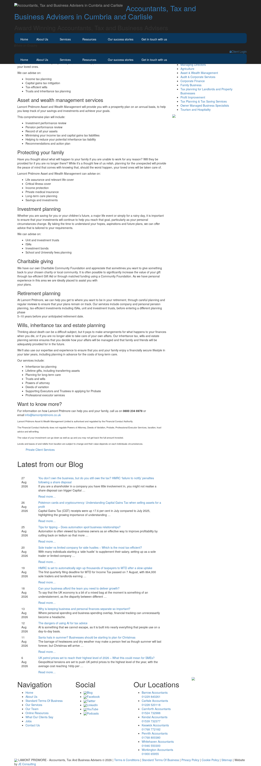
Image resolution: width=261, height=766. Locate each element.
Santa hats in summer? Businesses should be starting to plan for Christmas (86, 637)
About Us (42, 39)
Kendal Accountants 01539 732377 (154, 719)
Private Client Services (40, 450)
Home (24, 39)
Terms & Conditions (126, 760)
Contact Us (32, 725)
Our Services (33, 705)
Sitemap (226, 760)
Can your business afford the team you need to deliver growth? (78, 588)
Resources (89, 39)
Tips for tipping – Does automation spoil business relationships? (79, 527)
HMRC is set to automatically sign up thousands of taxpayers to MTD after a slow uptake (95, 568)
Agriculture (187, 69)
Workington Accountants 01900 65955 (157, 752)
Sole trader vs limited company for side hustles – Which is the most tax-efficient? (90, 547)
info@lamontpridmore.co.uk (43, 415)
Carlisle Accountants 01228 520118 (155, 703)
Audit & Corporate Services (197, 77)
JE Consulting (27, 764)
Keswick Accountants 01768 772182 (155, 727)
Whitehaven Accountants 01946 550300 (158, 743)
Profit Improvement (192, 97)
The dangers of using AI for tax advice (62, 623)
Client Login (239, 51)
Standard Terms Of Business (44, 701)
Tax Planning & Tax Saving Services (203, 101)
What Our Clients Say (39, 717)
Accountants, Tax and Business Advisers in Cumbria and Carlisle (105, 12)
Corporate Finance (192, 81)
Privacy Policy (190, 760)
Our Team (32, 709)
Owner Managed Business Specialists (204, 105)
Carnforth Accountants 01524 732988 (156, 711)
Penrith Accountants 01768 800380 (155, 735)
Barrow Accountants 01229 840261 (155, 694)
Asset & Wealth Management (199, 73)
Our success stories (120, 39)
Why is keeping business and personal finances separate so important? (84, 609)
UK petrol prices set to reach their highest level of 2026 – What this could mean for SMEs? (96, 658)
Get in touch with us (154, 39)
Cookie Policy (210, 760)
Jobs (28, 721)
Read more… (47, 496)
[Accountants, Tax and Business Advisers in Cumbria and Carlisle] (68, 5)
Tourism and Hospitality (195, 109)
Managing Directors (193, 65)
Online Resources (37, 713)
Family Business (190, 85)
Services (65, 39)
